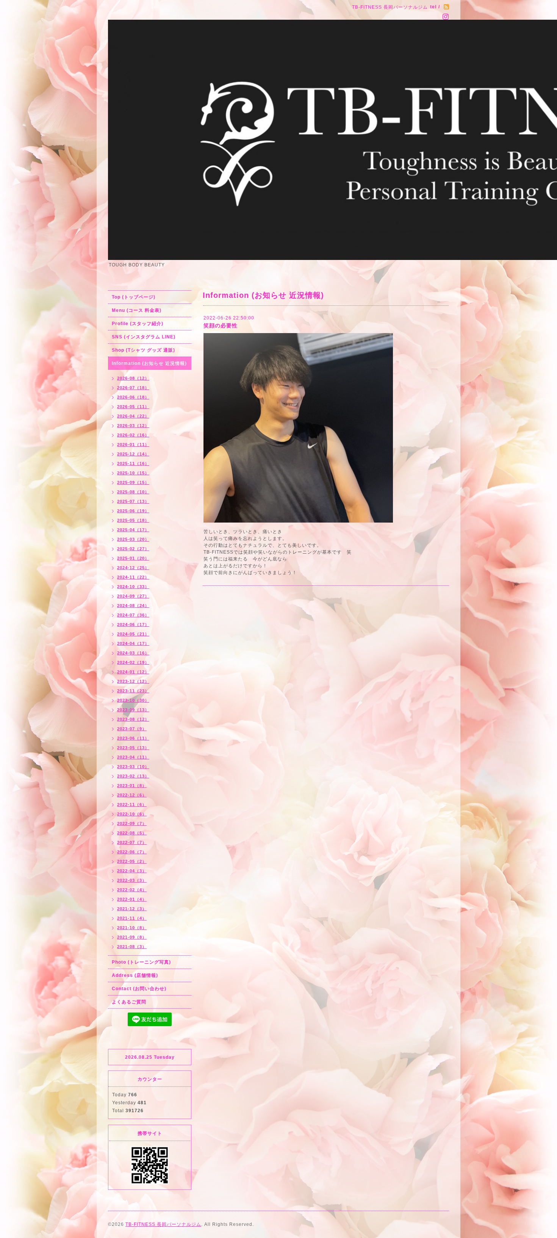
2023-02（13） (133, 776)
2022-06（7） (132, 852)
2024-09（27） (133, 596)
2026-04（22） (133, 416)
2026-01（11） (133, 444)
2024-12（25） (133, 567)
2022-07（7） (132, 842)
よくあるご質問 (129, 1002)
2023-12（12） (133, 681)
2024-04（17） (133, 643)
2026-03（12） (133, 425)
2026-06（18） (133, 397)
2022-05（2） (132, 861)
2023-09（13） (133, 709)
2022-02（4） (132, 889)
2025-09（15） (133, 482)
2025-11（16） (133, 463)
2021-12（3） (132, 908)
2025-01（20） (133, 558)
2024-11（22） (133, 577)
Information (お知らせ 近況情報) (149, 363)
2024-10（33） (133, 586)
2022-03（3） (132, 880)
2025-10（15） (133, 473)
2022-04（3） (132, 871)
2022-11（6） (132, 804)
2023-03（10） (133, 766)
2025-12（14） (133, 454)
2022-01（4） (132, 899)
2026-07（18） (133, 387)
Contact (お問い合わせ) (139, 988)
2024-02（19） (133, 662)
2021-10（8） (132, 927)
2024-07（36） (133, 615)
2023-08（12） (133, 719)
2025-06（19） (133, 511)
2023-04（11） (133, 757)
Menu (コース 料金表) (136, 310)
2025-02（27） (133, 548)
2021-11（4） (132, 918)
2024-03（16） (133, 653)
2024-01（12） (133, 672)
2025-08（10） (133, 492)
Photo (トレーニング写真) (141, 962)
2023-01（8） (132, 785)
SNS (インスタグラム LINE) (143, 337)
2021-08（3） (132, 946)
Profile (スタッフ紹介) (137, 323)
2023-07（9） (132, 728)
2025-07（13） (133, 501)
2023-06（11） (133, 738)
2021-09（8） (132, 937)
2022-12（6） (132, 795)
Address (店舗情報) (135, 975)
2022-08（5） (132, 833)
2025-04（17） (133, 529)
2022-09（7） (132, 823)
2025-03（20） (133, 539)
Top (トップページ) (133, 297)
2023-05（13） (133, 747)
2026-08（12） (133, 378)
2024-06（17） (133, 624)
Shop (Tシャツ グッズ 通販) (143, 350)
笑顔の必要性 (220, 325)
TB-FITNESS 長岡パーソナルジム (163, 1224)
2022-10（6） (132, 814)
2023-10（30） (133, 700)
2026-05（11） (133, 406)
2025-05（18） (133, 520)
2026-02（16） (133, 435)
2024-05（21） (133, 634)
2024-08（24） (133, 605)
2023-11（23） (133, 691)
